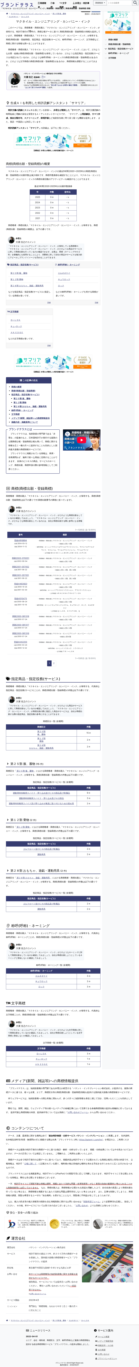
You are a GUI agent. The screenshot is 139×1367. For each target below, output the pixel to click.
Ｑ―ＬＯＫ (25, 17)
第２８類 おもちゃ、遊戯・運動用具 (27, 285)
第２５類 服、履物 (59, 14)
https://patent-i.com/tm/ (91, 1139)
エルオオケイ (13, 17)
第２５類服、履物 (41, 733)
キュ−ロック (16, 326)
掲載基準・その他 (105, 1345)
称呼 (53, 5)
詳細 (49, 302)
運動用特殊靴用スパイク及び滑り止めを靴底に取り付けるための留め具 (41, 803)
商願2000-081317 (20, 625)
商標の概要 (16, 386)
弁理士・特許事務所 (81, 5)
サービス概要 (103, 1337)
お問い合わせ (82, 1205)
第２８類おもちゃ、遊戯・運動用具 (41, 746)
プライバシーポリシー (107, 1358)
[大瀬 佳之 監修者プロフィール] (43, 77)
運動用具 (41, 854)
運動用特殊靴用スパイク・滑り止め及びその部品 (41, 798)
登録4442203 (20, 642)
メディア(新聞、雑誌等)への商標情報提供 (30, 418)
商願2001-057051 (20, 575)
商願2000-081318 (20, 616)
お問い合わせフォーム (78, 1112)
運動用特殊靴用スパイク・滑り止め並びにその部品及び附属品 (41, 793)
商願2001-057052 (20, 566)
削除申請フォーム (91, 1201)
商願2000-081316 (20, 633)
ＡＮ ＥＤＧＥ (16, 332)
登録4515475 (20, 598)
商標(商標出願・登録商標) (23, 390)
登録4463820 (20, 584)
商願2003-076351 (20, 558)
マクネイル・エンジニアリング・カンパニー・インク (30, 14)
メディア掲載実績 (105, 1341)
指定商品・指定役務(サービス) (24, 264)
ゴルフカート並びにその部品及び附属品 (41, 849)
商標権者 (42, 5)
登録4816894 (20, 540)
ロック (61, 285)
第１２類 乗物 (16, 279)
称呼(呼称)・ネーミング (68, 264)
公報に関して (30, 1163)
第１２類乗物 (41, 740)
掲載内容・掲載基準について (24, 422)
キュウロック (64, 279)
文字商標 (63, 5)
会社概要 (101, 1350)
